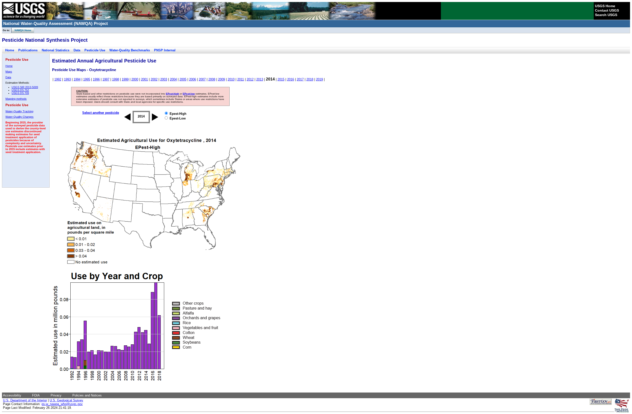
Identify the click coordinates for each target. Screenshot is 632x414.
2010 (231, 79)
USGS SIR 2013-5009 (25, 87)
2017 (300, 79)
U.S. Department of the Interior (25, 400)
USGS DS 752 (20, 90)
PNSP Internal (165, 50)
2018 (309, 79)
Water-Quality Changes (19, 116)
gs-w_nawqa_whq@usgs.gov (62, 404)
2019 (319, 79)
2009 (221, 79)
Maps (8, 71)
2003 (163, 79)
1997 (105, 79)
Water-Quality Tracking (19, 111)
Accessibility (12, 395)
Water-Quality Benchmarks (129, 50)
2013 (259, 79)
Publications (28, 50)
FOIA (36, 395)
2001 (144, 79)
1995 (86, 79)
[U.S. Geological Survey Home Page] (24, 18)
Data (77, 50)
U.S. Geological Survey (66, 400)
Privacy (56, 395)
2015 (280, 79)
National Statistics (55, 50)
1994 (77, 79)
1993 (67, 79)
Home (9, 50)
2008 (211, 79)
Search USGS (606, 15)
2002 (154, 79)
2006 (192, 79)
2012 (250, 79)
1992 (57, 79)
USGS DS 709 (20, 93)
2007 (202, 79)
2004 (173, 79)
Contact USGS (607, 10)
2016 (290, 79)
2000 (134, 79)
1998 (115, 79)
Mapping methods (16, 98)
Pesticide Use (94, 50)
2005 (182, 79)
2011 (240, 79)
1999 (125, 79)
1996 (96, 79)
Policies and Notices (87, 395)
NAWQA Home (21, 30)
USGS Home (605, 6)
